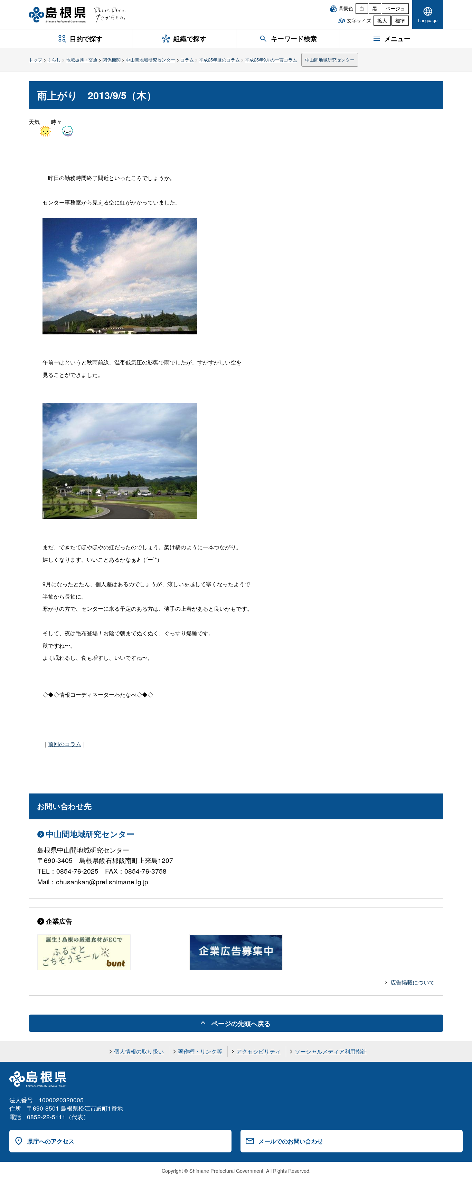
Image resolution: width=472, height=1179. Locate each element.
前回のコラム (64, 744)
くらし (54, 59)
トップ (35, 59)
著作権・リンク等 (200, 1051)
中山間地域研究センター (150, 59)
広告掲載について (412, 982)
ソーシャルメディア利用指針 (331, 1051)
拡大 (382, 20)
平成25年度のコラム (219, 59)
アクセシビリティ (258, 1051)
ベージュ (395, 8)
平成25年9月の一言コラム (271, 59)
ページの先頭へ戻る (241, 1023)
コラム (187, 59)
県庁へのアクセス (50, 1141)
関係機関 (112, 59)
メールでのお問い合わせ (290, 1141)
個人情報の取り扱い (139, 1051)
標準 (400, 20)
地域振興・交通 (81, 59)
